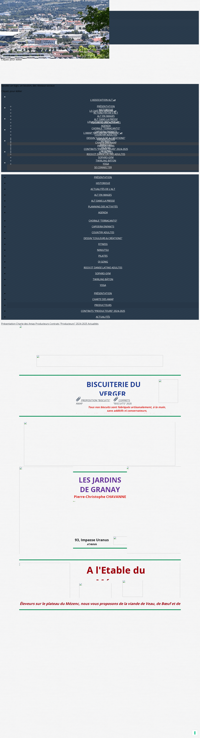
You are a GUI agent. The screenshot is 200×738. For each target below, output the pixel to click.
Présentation (106, 106)
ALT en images (106, 116)
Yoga (106, 163)
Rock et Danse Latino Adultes (106, 154)
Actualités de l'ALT (106, 112)
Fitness (103, 244)
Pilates (103, 255)
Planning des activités (103, 206)
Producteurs (105, 145)
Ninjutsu (103, 250)
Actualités (106, 152)
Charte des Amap (106, 142)
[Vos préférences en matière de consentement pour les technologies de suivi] (195, 733)
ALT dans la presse (106, 119)
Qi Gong (103, 261)
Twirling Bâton (106, 160)
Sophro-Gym (106, 157)
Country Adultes (106, 134)
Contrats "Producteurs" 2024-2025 (106, 149)
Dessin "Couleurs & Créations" (103, 238)
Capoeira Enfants (103, 226)
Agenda (106, 125)
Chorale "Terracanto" (106, 128)
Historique (103, 183)
